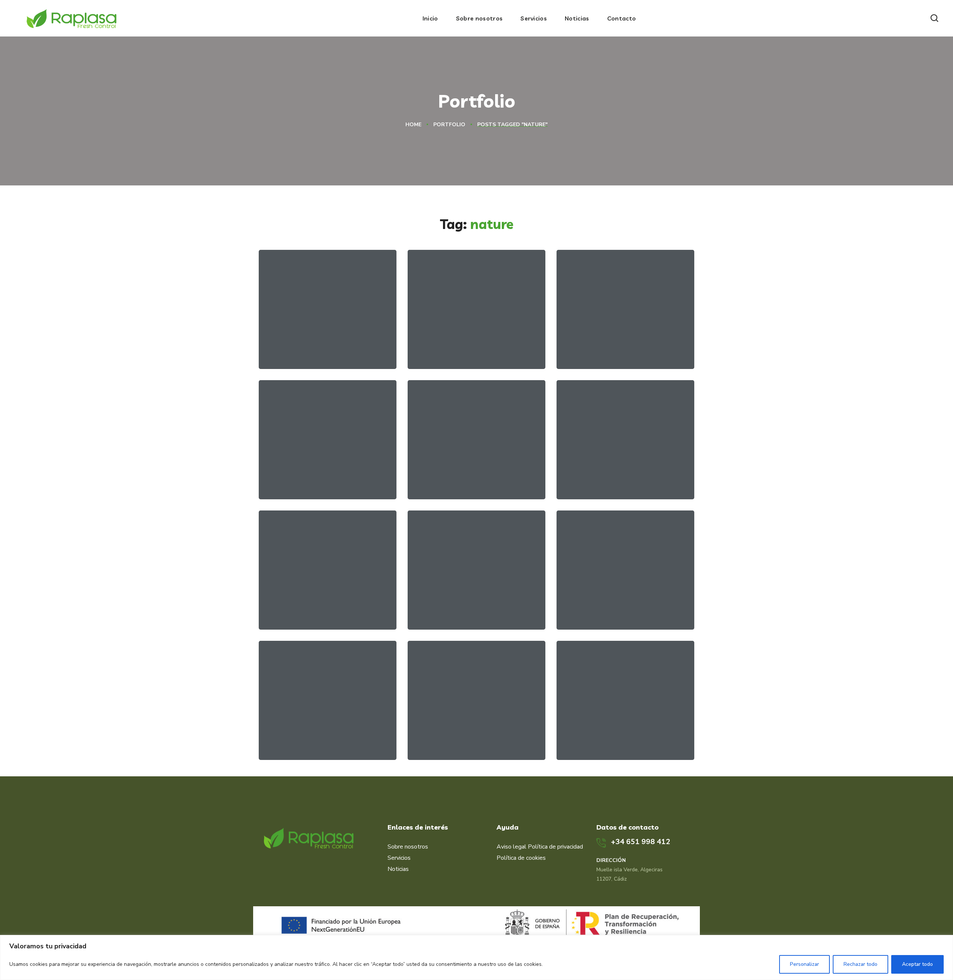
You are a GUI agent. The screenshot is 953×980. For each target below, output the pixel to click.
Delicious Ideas (458, 732)
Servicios (399, 858)
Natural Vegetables (616, 341)
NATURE (290, 353)
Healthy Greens (609, 472)
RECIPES (462, 353)
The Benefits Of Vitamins (459, 597)
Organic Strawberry (319, 602)
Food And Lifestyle (316, 732)
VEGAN (438, 614)
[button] (934, 18)
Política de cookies (521, 858)
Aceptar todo (917, 964)
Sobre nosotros (408, 847)
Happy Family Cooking (324, 472)
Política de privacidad (555, 847)
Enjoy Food (600, 732)
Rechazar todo (860, 964)
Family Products (461, 341)
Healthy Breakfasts (616, 602)
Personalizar (804, 964)
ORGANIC (320, 353)
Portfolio (449, 124)
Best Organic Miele (465, 472)
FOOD (437, 353)
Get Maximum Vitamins (326, 341)
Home (413, 124)
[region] (476, 957)
